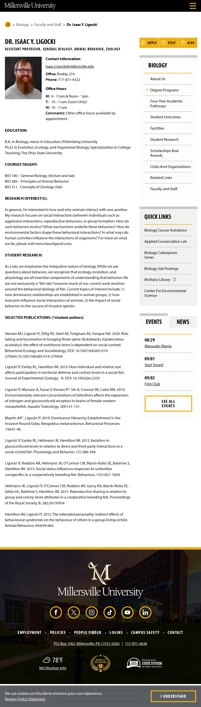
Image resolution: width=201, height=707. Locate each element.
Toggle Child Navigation (147, 90)
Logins (116, 632)
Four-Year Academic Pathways (166, 103)
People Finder (87, 632)
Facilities (157, 128)
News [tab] (183, 322)
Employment (29, 632)
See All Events (168, 403)
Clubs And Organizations (170, 166)
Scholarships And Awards (164, 153)
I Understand (173, 696)
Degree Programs (164, 90)
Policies (58, 632)
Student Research (164, 139)
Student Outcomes (165, 116)
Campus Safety (145, 632)
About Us (157, 78)
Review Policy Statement (25, 698)
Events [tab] (154, 322)
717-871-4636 (136, 643)
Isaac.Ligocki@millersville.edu (70, 66)
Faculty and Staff (47, 24)
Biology (22, 24)
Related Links (161, 177)
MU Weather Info (52, 668)
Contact (175, 632)
